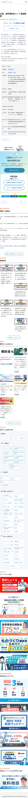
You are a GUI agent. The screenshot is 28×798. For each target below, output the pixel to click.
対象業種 (4, 69)
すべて (6, 438)
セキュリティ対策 (8, 541)
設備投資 (17, 552)
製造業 (5, 524)
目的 (3, 72)
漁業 (16, 528)
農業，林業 (7, 531)
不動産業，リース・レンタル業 (8, 496)
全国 (9, 66)
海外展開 (6, 559)
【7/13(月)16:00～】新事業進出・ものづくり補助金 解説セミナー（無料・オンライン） (20, 388)
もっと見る (4, 485)
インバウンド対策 (8, 544)
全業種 (16, 531)
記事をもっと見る (13, 337)
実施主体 (4, 88)
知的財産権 (7, 562)
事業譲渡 (17, 541)
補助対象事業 (5, 98)
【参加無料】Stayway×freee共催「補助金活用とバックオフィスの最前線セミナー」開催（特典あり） (6, 387)
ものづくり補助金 (8, 448)
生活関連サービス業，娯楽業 (8, 510)
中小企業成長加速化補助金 (19, 461)
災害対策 (17, 544)
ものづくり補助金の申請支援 (14, 187)
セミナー (16, 438)
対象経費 (4, 75)
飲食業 (16, 496)
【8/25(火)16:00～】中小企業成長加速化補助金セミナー (6, 359)
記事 (11, 438)
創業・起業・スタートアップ (8, 552)
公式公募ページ (5, 132)
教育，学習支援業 (19, 506)
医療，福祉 (7, 506)
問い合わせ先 (5, 127)
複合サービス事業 (19, 503)
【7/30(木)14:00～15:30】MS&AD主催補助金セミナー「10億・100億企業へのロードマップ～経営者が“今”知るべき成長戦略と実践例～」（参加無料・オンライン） (20, 363)
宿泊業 (16, 510)
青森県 (2, 482)
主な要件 (4, 112)
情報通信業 (10, 69)
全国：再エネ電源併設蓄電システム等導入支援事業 (14, 223)
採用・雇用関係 (8, 548)
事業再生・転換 (12, 72)
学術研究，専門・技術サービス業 (8, 514)
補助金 (22, 438)
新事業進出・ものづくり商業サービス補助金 (13, 466)
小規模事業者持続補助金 (19, 448)
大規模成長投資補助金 (8, 461)
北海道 (12, 478)
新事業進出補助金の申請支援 (14, 182)
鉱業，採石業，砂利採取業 (8, 528)
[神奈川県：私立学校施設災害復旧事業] (4, 202)
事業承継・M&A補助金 (19, 453)
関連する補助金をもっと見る (13, 254)
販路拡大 (6, 555)
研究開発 (17, 559)
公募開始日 (5, 106)
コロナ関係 (12, 566)
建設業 (16, 524)
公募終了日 (5, 109)
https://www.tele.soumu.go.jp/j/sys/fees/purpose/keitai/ (17, 132)
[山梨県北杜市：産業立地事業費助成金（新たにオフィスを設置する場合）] (23, 202)
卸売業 (5, 499)
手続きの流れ (5, 120)
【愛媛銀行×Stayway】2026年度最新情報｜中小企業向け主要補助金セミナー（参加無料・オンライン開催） (6, 410)
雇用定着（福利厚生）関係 (19, 548)
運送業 (16, 517)
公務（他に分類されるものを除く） (19, 500)
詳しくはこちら (14, 170)
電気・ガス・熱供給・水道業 (19, 521)
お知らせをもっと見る (13, 423)
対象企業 (4, 92)
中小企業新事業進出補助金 (19, 457)
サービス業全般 (8, 503)
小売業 (5, 517)
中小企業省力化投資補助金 (8, 457)
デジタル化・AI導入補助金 (8, 453)
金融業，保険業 (18, 513)
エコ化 (16, 555)
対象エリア (5, 66)
